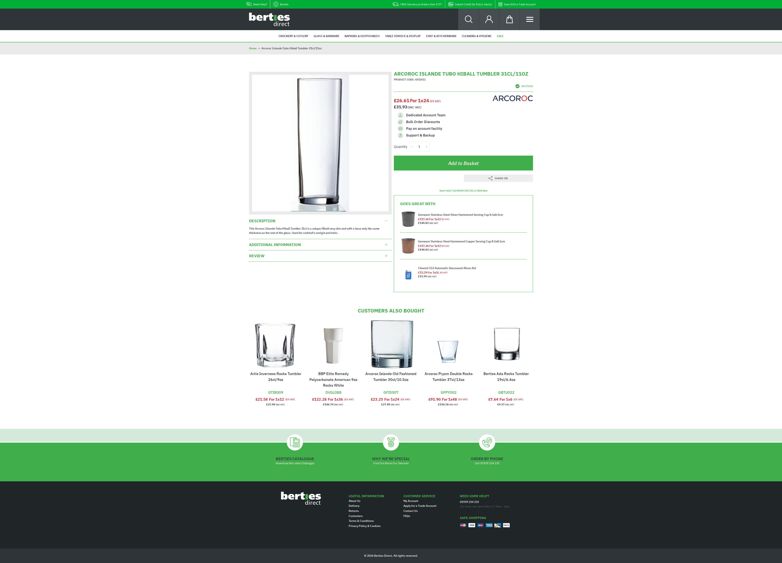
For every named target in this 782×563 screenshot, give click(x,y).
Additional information (275, 244)
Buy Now (275, 387)
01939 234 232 (465, 190)
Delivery (354, 506)
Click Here (482, 190)
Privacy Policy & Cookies (365, 526)
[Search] (468, 19)
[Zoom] (320, 143)
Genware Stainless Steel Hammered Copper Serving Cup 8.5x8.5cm (461, 241)
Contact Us (410, 511)
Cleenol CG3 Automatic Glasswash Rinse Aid (447, 268)
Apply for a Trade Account (419, 506)
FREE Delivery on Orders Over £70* (421, 4)
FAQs (406, 516)
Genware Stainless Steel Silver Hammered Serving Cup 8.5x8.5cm (460, 215)
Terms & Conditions (361, 521)
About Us (354, 501)
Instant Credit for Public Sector (473, 4)
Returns (354, 511)
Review (256, 255)
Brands (284, 4)
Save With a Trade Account (520, 4)
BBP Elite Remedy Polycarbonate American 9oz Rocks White (333, 379)
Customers (356, 516)
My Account (410, 501)
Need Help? (260, 4)
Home (253, 48)
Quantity (400, 146)
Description (262, 220)
